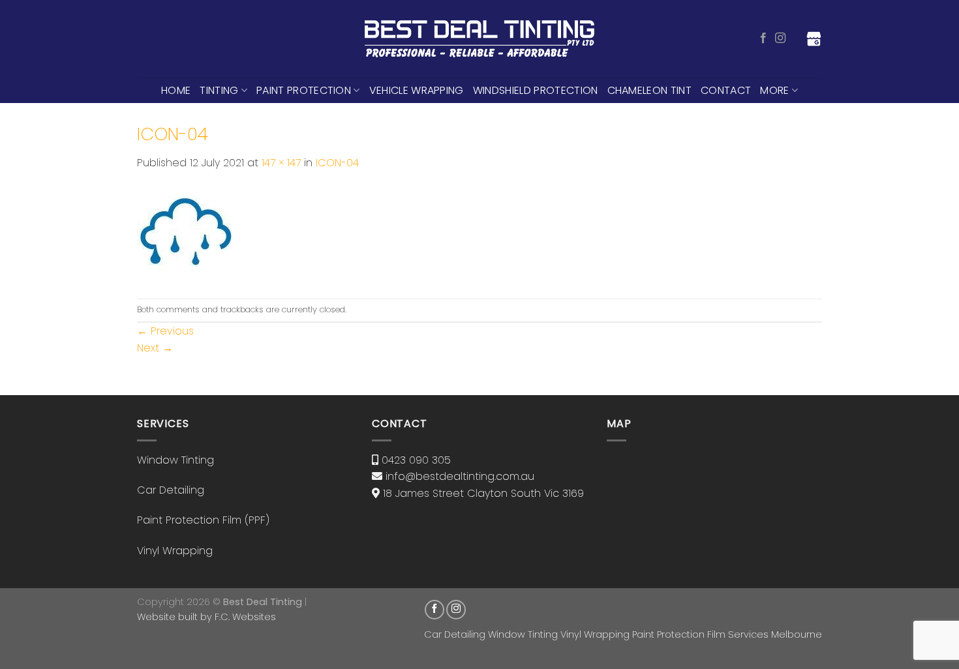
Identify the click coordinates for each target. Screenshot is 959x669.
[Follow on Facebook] (763, 38)
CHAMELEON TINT (649, 90)
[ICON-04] (185, 234)
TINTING (219, 90)
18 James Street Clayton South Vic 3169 (483, 493)
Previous (165, 330)
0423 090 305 (416, 460)
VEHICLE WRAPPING (416, 90)
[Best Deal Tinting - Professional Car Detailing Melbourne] (480, 39)
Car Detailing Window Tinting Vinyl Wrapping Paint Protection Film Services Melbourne (623, 634)
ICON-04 (337, 162)
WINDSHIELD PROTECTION (535, 90)
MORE (774, 90)
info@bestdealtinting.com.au (460, 476)
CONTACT (726, 90)
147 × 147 (281, 162)
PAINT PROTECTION (303, 90)
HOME (175, 90)
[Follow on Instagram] (780, 38)
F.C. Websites (245, 616)
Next (155, 347)
